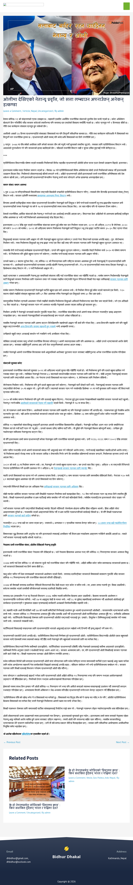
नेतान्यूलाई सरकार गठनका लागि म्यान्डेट (70, 468)
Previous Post (12, 742)
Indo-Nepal (110, 777)
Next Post (122, 742)
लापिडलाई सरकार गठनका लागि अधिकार (61, 486)
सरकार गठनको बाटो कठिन (19, 515)
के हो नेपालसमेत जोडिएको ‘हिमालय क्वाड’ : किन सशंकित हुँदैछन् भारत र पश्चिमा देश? (34, 806)
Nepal (34, 110)
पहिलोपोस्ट (26, 733)
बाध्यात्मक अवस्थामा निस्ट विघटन (52, 195)
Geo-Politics (98, 777)
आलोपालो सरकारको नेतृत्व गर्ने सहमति (37, 402)
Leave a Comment (12, 110)
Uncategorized (45, 110)
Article (26, 110)
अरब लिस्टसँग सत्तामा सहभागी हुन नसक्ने (38, 326)
